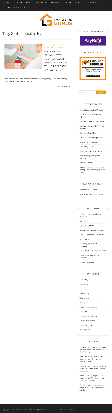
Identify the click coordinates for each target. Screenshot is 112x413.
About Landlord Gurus (14, 8)
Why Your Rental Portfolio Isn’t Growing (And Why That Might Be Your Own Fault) (92, 359)
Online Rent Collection (88, 190)
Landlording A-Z (86, 293)
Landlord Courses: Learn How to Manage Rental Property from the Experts (92, 169)
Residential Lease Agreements (91, 151)
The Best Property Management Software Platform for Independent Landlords (93, 387)
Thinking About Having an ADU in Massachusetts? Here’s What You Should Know (93, 349)
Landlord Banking (86, 163)
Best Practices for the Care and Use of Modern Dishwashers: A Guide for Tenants (93, 368)
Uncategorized (85, 330)
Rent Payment (85, 312)
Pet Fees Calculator (87, 262)
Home (6, 2)
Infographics (84, 284)
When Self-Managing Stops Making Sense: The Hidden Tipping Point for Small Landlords (93, 378)
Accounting (84, 280)
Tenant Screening (86, 325)
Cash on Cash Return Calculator (92, 235)
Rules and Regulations (54, 47)
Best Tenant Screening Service (91, 137)
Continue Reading (62, 86)
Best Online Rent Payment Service (92, 121)
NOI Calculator (85, 221)
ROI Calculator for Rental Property (93, 251)
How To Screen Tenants (89, 142)
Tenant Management (87, 321)
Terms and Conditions (66, 410)
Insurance (83, 289)
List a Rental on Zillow (88, 133)
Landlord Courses (21, 2)
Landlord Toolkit (70, 2)
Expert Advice (89, 2)
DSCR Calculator (86, 239)
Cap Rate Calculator (87, 226)
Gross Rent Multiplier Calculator (92, 230)
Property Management (54, 45)
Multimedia (84, 302)
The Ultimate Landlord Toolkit (91, 110)
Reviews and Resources (46, 2)
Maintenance (85, 298)
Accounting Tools (86, 147)
